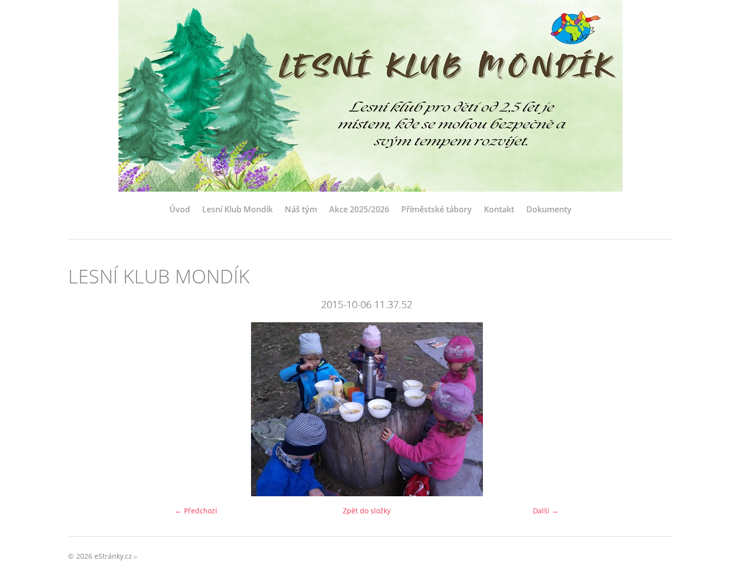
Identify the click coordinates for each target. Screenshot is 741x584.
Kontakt (499, 209)
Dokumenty (549, 209)
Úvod (179, 209)
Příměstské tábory (436, 209)
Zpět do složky (367, 510)
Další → (546, 510)
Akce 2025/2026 (359, 209)
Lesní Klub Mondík (237, 209)
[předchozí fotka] (84, 409)
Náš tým (301, 209)
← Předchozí (196, 510)
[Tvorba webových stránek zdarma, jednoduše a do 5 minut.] (135, 557)
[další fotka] (649, 409)
